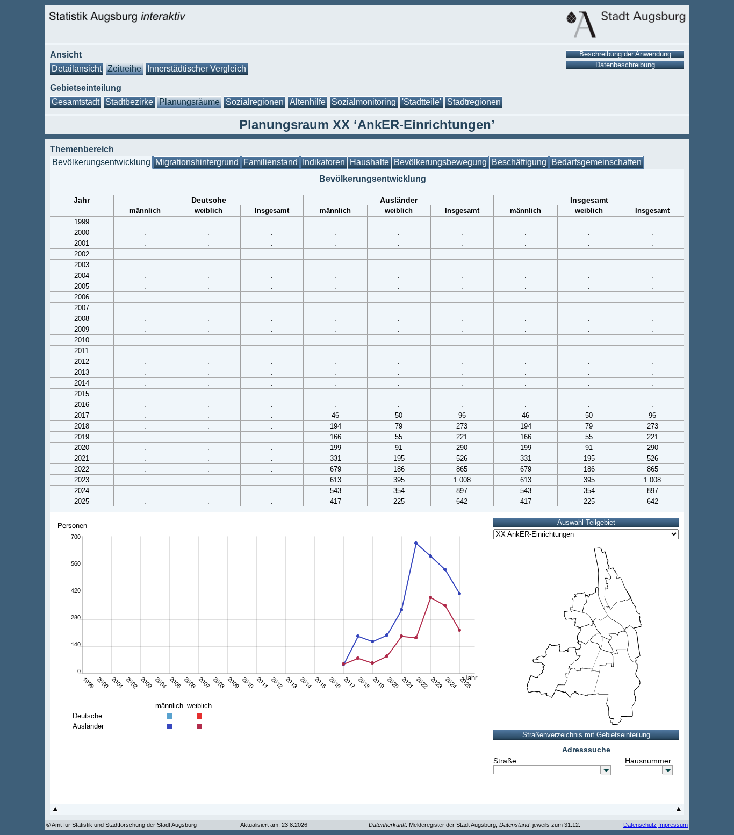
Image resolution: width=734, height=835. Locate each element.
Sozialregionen (255, 101)
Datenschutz (640, 825)
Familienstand (270, 162)
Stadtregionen (474, 101)
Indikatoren (324, 162)
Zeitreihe (124, 68)
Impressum (673, 825)
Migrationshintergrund (197, 162)
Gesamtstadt (75, 101)
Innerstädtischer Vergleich (196, 68)
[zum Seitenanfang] (55, 811)
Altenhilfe (308, 101)
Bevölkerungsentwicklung (101, 162)
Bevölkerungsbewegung (440, 162)
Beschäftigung (519, 162)
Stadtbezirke (129, 101)
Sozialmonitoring (364, 101)
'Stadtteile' (421, 101)
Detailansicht (77, 68)
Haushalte (369, 162)
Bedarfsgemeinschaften (596, 162)
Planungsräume (189, 101)
